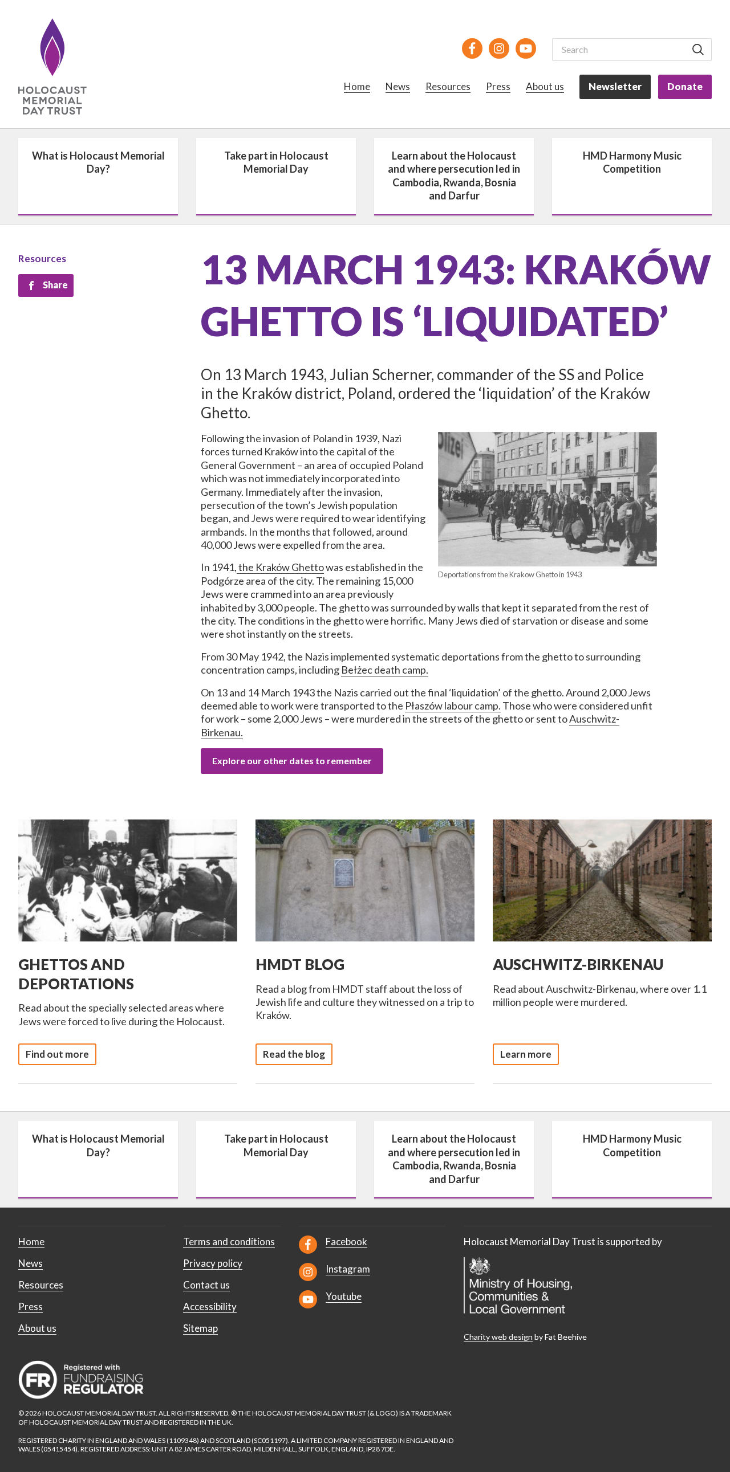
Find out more (57, 1054)
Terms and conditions (229, 1241)
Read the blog (294, 1054)
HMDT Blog (300, 964)
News (398, 86)
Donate (685, 86)
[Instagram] (499, 48)
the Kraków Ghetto (280, 567)
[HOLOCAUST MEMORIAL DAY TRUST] (65, 66)
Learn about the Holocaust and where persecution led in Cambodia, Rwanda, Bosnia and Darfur (454, 175)
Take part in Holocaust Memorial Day (276, 162)
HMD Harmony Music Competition (632, 162)
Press (498, 86)
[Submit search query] (698, 49)
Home (357, 86)
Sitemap (200, 1328)
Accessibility (210, 1306)
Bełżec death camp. (384, 669)
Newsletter (615, 86)
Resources (448, 86)
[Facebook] (472, 48)
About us (545, 86)
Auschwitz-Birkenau (578, 964)
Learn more (525, 1054)
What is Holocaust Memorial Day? (98, 162)
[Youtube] (526, 48)
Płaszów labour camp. (453, 705)
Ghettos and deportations (76, 974)
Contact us (206, 1285)
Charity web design (498, 1336)
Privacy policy (212, 1263)
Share (55, 284)
